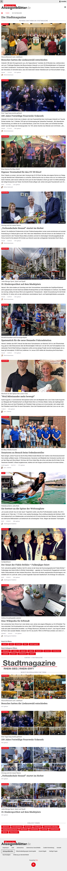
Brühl (2, 521)
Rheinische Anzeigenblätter (16, 7)
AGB (13, 847)
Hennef (3, 72)
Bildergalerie (6, 651)
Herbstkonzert (23, 654)
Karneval (47, 651)
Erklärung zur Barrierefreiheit (21, 855)
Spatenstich (6, 826)
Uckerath (23, 651)
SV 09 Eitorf (28, 826)
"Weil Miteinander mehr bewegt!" (18, 395)
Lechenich (5, 654)
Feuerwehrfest (34, 829)
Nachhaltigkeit (6, 855)
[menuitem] (62, 1)
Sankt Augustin (5, 465)
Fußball (31, 651)
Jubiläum (15, 651)
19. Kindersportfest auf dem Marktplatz (21, 283)
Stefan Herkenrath (8, 187)
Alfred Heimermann (8, 75)
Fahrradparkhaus (17, 826)
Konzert (13, 654)
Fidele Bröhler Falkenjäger (51, 826)
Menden (5, 832)
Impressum (6, 847)
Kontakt (59, 847)
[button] (17, 683)
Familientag (37, 826)
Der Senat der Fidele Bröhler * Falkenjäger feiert (25, 563)
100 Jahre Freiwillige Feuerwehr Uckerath (22, 114)
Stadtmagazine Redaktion (10, 523)
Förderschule (56, 651)
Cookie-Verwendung (48, 847)
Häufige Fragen (53, 851)
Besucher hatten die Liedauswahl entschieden (24, 58)
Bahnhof (32, 654)
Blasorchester (14, 832)
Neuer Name (24, 829)
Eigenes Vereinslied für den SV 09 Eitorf (21, 170)
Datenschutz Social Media (33, 847)
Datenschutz (20, 847)
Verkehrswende (54, 829)
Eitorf (2, 184)
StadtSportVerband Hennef (10, 829)
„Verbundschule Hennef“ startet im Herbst (22, 226)
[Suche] (1, 1)
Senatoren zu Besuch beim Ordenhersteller (22, 451)
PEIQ (36, 860)
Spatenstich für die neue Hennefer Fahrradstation (26, 339)
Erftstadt (3, 633)
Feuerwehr (39, 651)
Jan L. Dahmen (7, 411)
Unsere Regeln (42, 851)
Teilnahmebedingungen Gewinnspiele (26, 851)
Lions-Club (44, 829)
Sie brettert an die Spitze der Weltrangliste (22, 507)
